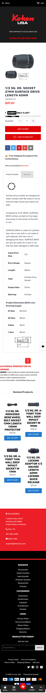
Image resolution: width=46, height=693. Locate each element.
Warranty (25, 166)
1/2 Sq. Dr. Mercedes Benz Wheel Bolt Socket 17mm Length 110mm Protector (12, 420)
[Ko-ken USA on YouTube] (41, 667)
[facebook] (7, 147)
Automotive (23, 596)
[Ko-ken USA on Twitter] (28, 667)
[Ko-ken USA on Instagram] (37, 667)
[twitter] (13, 147)
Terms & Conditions (23, 622)
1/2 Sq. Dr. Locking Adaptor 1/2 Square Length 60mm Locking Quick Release (33, 470)
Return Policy (23, 625)
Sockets (23, 609)
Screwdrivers (23, 606)
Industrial (23, 602)
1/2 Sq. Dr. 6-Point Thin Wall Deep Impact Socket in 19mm (33, 418)
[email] (30, 147)
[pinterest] (19, 147)
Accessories (23, 570)
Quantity (9, 121)
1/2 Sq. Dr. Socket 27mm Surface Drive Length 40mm (22, 91)
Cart (42, 3)
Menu (7, 3)
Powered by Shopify (31, 674)
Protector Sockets (23, 580)
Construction (23, 599)
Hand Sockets (23, 576)
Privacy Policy (23, 619)
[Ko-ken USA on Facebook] (33, 667)
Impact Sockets (23, 573)
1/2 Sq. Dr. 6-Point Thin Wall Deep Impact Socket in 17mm (12, 464)
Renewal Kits (23, 583)
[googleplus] (24, 147)
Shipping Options (23, 629)
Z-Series (23, 586)
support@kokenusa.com (15, 544)
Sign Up (39, 648)
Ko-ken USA (16, 674)
